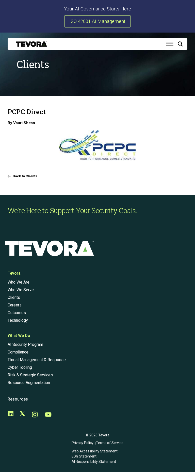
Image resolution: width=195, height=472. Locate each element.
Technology (18, 320)
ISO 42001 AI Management (97, 21)
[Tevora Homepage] (31, 44)
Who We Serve (21, 289)
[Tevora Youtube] (48, 415)
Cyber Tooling (20, 367)
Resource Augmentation (29, 382)
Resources (18, 399)
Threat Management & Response (37, 359)
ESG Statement (84, 456)
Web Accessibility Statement (95, 451)
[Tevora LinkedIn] (10, 415)
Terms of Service (109, 443)
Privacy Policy (82, 443)
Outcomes (17, 312)
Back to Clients (25, 176)
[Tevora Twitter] (22, 415)
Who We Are (18, 282)
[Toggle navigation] (169, 44)
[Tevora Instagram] (35, 415)
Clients (14, 297)
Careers (15, 305)
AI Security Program (25, 344)
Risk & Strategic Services (30, 375)
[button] (180, 45)
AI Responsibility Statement (94, 462)
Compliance (18, 352)
